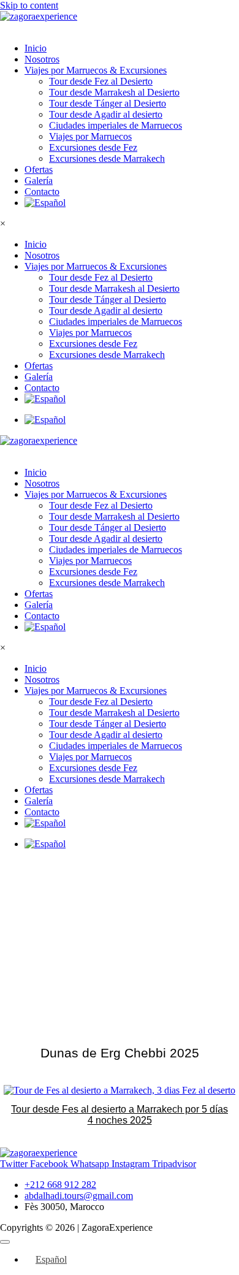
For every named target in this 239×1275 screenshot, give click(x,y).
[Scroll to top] (5, 1242)
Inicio (36, 48)
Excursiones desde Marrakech (107, 158)
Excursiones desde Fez (93, 147)
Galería (39, 180)
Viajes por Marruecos (90, 136)
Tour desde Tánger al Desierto (107, 103)
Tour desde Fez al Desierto (101, 81)
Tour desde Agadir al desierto (105, 114)
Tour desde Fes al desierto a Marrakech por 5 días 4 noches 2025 (119, 1114)
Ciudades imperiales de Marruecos (115, 125)
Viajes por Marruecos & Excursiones (96, 70)
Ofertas (39, 169)
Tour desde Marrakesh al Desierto (114, 92)
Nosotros (42, 59)
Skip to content (29, 5)
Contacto (42, 191)
